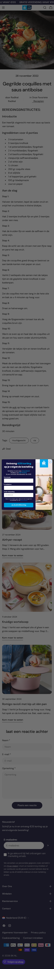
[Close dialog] (50, 461)
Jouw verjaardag (9, 491)
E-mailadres (8, 484)
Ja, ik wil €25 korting (18, 505)
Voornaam (7, 477)
